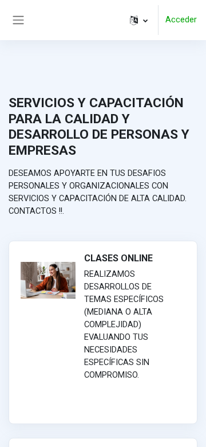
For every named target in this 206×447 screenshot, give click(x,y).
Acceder (181, 19)
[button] (139, 20)
